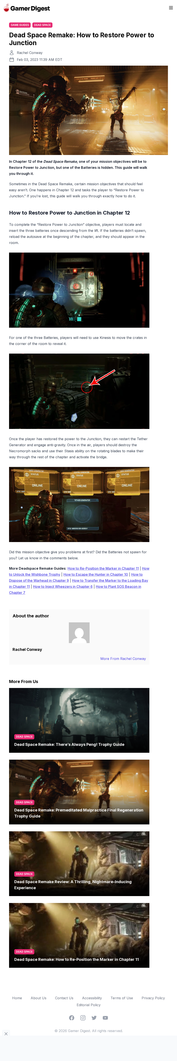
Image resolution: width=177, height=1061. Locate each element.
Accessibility (92, 998)
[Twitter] (94, 1017)
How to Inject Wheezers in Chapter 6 (63, 586)
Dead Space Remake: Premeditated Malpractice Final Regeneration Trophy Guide (78, 813)
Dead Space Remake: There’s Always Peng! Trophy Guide (69, 744)
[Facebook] (71, 1017)
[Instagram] (82, 1017)
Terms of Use (122, 998)
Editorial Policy (89, 1005)
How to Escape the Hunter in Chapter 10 (95, 574)
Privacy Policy (153, 998)
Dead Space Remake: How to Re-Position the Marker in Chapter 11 (76, 959)
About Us (38, 998)
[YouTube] (105, 1017)
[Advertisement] (88, 1048)
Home (17, 998)
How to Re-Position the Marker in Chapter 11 (103, 568)
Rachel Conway (30, 53)
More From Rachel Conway (123, 658)
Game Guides (20, 25)
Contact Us (64, 998)
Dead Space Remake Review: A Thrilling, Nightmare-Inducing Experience (73, 884)
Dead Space (42, 25)
